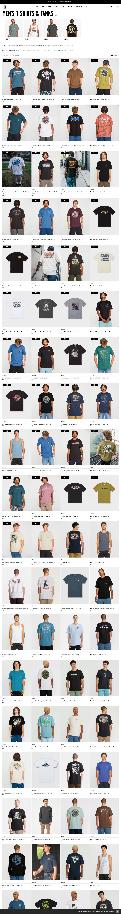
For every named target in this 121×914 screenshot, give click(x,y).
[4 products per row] (112, 55)
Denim (44, 50)
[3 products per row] (108, 55)
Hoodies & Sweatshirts (59, 50)
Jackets (70, 50)
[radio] (4, 95)
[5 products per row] (115, 55)
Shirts (49, 50)
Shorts (23, 50)
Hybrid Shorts (31, 50)
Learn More (111, 911)
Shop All (4, 50)
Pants (38, 50)
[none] (16, 95)
